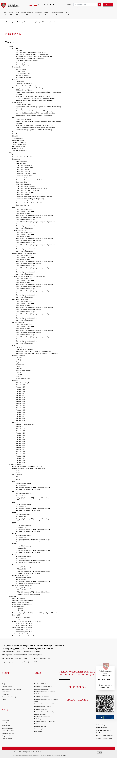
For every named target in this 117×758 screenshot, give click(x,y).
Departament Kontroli (22, 178)
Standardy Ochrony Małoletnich (104, 735)
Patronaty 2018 (20, 401)
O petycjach (19, 347)
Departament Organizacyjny (24, 184)
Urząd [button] (17, 12)
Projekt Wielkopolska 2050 (24, 625)
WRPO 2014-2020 (17, 475)
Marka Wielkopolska (18, 606)
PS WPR (14, 544)
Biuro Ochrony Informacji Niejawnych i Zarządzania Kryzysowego (35, 222)
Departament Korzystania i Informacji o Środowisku (31, 180)
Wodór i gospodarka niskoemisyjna (22, 604)
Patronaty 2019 (20, 399)
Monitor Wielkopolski (18, 102)
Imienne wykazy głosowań (23, 77)
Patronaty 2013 (20, 412)
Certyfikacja (19, 608)
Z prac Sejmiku (16, 67)
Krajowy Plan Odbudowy (23, 483)
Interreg (18, 473)
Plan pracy (15, 79)
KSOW (14, 554)
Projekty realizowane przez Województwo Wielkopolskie (28, 468)
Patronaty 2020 (20, 397)
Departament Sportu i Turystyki (25, 192)
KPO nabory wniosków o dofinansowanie (28, 489)
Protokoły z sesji (20, 71)
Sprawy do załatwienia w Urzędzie (22, 157)
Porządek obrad (6, 694)
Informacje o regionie (18, 355)
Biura (13, 207)
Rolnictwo (19, 368)
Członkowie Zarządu (18, 140)
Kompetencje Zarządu (18, 146)
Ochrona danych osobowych (103, 730)
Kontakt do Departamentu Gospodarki (23, 636)
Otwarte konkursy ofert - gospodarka (23, 600)
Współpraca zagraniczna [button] (57, 12)
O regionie (19, 357)
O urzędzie (15, 155)
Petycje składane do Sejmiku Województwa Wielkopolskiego (33, 351)
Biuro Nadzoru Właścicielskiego (25, 219)
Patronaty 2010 (20, 418)
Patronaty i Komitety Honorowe (25, 383)
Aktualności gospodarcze (19, 598)
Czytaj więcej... (64, 755)
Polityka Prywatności (101, 727)
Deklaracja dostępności (102, 725)
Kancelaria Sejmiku (21, 163)
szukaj (69, 4)
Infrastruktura (20, 364)
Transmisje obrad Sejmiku (23, 73)
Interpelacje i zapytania (22, 75)
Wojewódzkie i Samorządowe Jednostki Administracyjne (28, 276)
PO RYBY (15, 565)
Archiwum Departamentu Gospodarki (23, 634)
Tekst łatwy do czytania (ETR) (104, 738)
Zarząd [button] (11, 12)
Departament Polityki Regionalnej (25, 186)
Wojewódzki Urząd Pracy (19, 230)
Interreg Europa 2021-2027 (20, 575)
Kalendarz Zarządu (17, 148)
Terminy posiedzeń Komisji (24, 83)
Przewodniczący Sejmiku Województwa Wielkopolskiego (32, 54)
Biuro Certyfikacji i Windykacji (25, 211)
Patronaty (15, 381)
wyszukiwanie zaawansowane (80, 7)
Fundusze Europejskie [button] (27, 12)
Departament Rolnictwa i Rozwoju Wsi (27, 190)
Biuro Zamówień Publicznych (24, 228)
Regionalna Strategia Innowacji (21, 602)
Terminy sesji (20, 81)
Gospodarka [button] (38, 12)
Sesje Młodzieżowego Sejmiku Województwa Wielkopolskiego (34, 100)
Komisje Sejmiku (21, 63)
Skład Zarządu (16, 134)
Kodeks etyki (16, 422)
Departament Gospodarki (23, 171)
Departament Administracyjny (24, 165)
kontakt (108, 4)
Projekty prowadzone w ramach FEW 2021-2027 (26, 621)
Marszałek (15, 136)
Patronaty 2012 (20, 414)
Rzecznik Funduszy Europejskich (22, 585)
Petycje (14, 345)
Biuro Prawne (20, 224)
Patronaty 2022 (20, 393)
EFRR (14, 523)
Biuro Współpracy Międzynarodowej (26, 226)
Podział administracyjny (23, 378)
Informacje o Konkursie (23, 617)
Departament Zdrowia (22, 205)
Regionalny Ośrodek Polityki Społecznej (24, 253)
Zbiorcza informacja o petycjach (25, 349)
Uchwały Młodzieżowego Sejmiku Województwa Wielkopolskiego (35, 98)
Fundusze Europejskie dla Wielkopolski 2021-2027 (27, 466)
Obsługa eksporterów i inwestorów (22, 627)
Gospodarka (19, 362)
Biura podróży (77, 687)
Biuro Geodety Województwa (24, 213)
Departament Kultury (22, 182)
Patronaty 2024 (20, 389)
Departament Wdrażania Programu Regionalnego (30, 199)
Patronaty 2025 (20, 387)
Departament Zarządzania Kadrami (26, 201)
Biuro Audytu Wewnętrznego (24, 209)
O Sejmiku (15, 48)
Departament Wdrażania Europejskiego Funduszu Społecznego (34, 196)
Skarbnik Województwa (19, 142)
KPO (13, 481)
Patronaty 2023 (20, 391)
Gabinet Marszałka (21, 161)
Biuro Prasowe (38, 731)
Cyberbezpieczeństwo (101, 733)
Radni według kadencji (22, 65)
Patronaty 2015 (20, 408)
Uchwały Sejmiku (21, 69)
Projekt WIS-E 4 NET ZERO (24, 623)
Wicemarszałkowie (17, 138)
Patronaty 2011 (20, 416)
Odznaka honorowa (18, 322)
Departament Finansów (22, 169)
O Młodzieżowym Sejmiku (24, 90)
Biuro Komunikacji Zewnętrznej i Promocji (28, 217)
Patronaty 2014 (20, 410)
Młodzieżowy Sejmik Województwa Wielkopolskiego (27, 88)
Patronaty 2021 (20, 395)
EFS (13, 502)
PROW (14, 533)
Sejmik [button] (4, 12)
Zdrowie (18, 376)
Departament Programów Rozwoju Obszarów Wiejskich (32, 188)
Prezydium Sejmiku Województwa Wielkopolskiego (31, 52)
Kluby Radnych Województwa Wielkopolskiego (30, 58)
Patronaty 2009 (20, 420)
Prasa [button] (67, 12)
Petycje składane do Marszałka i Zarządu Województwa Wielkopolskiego (37, 353)
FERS (14, 512)
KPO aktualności (21, 485)
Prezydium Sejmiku (7, 686)
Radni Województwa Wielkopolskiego (27, 60)
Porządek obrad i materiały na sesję (26, 86)
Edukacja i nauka (21, 360)
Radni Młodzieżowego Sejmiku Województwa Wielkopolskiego (34, 96)
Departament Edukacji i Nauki (24, 167)
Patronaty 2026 (20, 385)
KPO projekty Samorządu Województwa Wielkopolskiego (33, 487)
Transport (18, 372)
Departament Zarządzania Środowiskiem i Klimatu (30, 203)
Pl (38, 4)
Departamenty (16, 159)
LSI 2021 (15, 491)
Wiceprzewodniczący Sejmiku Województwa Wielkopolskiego (34, 56)
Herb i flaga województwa (20, 299)
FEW (17, 470)
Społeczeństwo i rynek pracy (24, 370)
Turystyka (19, 374)
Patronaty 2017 (20, 404)
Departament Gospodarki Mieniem (26, 173)
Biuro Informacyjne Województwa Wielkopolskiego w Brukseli (34, 215)
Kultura (18, 366)
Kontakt (14, 117)
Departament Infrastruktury (24, 176)
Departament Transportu (23, 194)
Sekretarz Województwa (19, 144)
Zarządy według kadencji (19, 150)
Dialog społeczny (77, 700)
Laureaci (18, 619)
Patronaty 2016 (20, 406)
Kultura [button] (46, 12)
